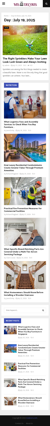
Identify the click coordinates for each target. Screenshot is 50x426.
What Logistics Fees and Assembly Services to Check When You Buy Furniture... (21, 124)
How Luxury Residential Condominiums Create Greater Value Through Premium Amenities (23, 167)
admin (7, 65)
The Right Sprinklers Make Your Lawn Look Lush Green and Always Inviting (25, 60)
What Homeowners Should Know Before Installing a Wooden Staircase (23, 294)
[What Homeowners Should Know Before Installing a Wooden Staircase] (25, 275)
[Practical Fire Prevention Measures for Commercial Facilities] (25, 191)
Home (6, 27)
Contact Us (19, 423)
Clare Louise (10, 258)
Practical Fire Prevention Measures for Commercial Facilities (23, 210)
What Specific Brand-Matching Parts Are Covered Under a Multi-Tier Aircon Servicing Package (24, 251)
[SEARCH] (43, 310)
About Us (29, 423)
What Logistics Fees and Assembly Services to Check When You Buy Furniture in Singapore (30, 330)
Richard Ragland (12, 174)
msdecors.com (31, 418)
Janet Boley (10, 130)
